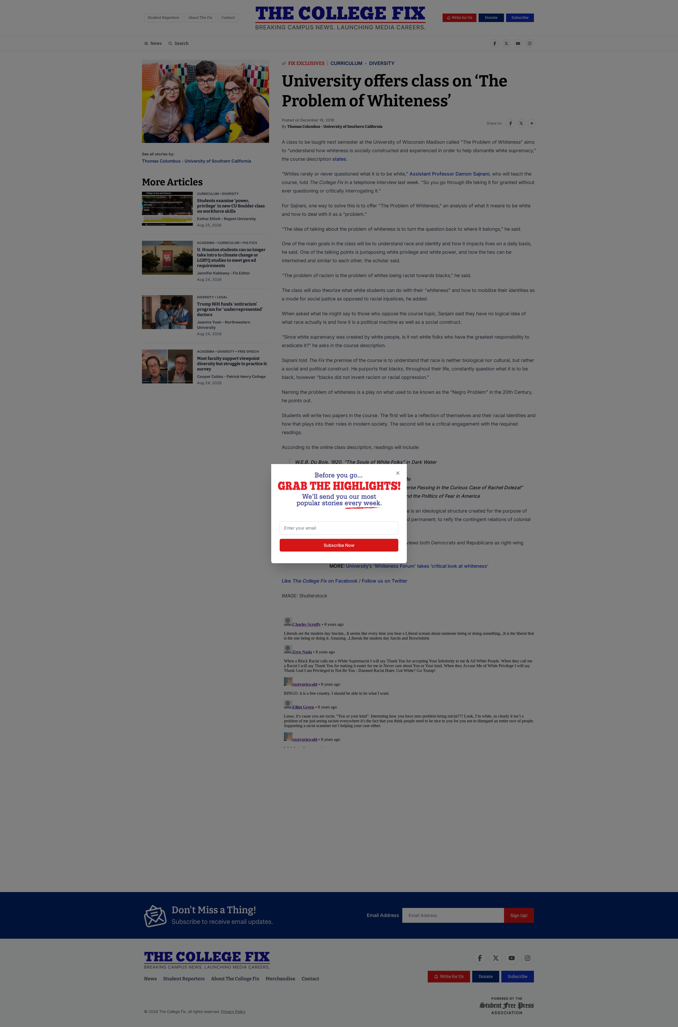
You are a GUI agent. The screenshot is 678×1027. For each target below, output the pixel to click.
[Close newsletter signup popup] (398, 473)
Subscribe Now (339, 545)
